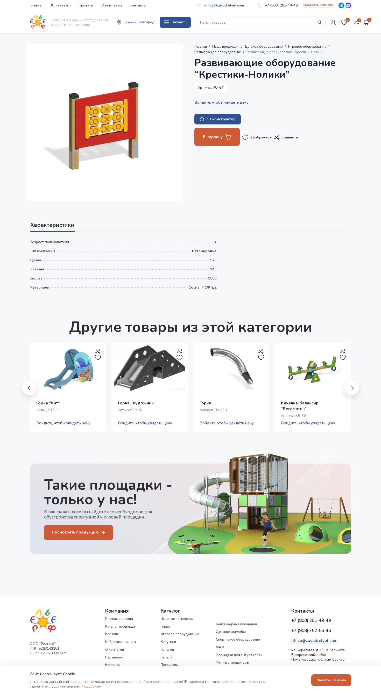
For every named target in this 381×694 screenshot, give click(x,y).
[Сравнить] (98, 351)
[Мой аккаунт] (333, 22)
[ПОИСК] (320, 22)
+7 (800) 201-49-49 (311, 620)
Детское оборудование (264, 46)
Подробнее (91, 686)
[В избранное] (98, 357)
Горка (205, 403)
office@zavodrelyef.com (314, 640)
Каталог (179, 22)
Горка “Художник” (137, 403)
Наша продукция (226, 46)
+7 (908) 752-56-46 (311, 631)
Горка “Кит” (48, 403)
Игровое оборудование (307, 46)
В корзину (213, 136)
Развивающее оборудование (218, 52)
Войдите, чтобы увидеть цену (221, 102)
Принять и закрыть (331, 680)
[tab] (52, 223)
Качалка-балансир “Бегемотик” (300, 406)
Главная (201, 46)
